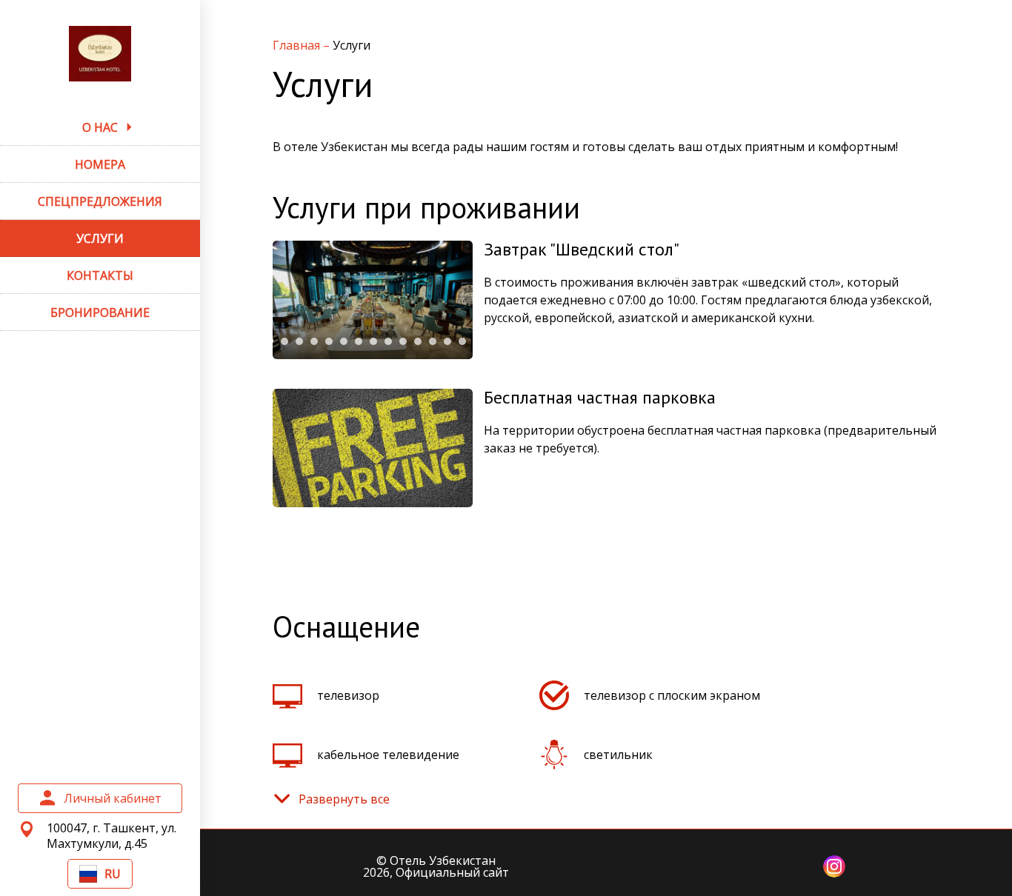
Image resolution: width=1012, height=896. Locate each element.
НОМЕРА (100, 164)
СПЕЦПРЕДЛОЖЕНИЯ (100, 201)
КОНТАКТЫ (100, 275)
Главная (298, 45)
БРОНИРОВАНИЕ (100, 312)
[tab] (284, 341)
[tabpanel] (373, 300)
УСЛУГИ (100, 238)
